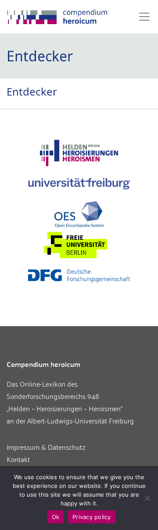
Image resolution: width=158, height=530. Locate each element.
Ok (56, 516)
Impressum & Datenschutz (46, 447)
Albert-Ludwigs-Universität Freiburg (80, 420)
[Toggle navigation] (142, 16)
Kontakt (18, 459)
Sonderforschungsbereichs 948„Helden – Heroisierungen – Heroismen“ (64, 402)
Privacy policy (91, 516)
